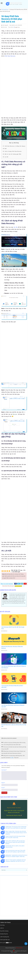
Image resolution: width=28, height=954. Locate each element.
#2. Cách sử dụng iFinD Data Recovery (12, 151)
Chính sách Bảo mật (5, 939)
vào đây (15, 227)
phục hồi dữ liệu (18, 586)
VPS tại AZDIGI (19, 947)
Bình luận (5, 27)
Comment (4, 770)
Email (3, 787)
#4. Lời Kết (5, 157)
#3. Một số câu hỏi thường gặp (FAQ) (12, 154)
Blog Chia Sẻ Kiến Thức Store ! (14, 807)
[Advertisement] (14, 72)
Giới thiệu (2, 925)
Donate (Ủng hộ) (4, 933)
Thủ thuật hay (4, 9)
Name (3, 782)
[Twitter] (14, 949)
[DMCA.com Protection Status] (9, 942)
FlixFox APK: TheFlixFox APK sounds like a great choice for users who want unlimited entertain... (15, 842)
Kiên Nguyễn (5, 25)
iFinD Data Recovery (10, 56)
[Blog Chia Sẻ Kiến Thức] (14, 3)
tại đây (11, 757)
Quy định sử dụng (4, 931)
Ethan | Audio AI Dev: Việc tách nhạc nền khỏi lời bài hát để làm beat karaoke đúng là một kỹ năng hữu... (16, 833)
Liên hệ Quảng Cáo (4, 936)
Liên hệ (2, 928)
